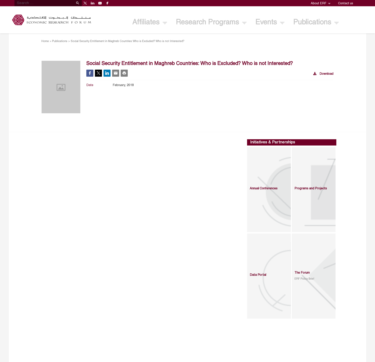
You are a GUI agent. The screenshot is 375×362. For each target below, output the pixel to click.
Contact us (345, 3)
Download (326, 74)
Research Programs (208, 22)
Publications (313, 22)
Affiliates (147, 22)
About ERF (319, 3)
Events (267, 22)
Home (45, 41)
